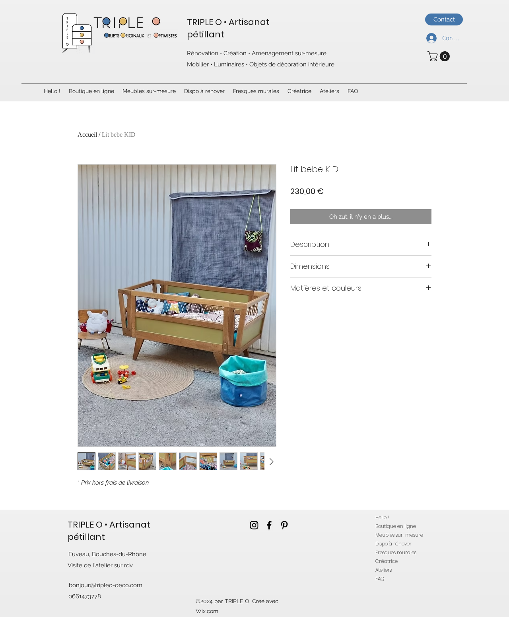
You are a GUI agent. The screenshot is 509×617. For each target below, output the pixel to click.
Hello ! (382, 517)
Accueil (87, 134)
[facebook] (269, 525)
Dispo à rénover (393, 543)
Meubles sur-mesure (399, 535)
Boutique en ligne (395, 526)
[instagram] (254, 525)
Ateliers (383, 570)
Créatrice (386, 561)
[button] (439, 56)
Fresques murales (395, 552)
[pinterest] (284, 525)
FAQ (379, 578)
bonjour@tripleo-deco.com (105, 585)
